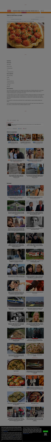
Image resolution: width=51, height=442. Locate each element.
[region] (25, 434)
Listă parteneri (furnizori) (26, 433)
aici (13, 436)
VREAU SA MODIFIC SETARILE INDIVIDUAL (45, 434)
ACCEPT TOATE (45, 431)
